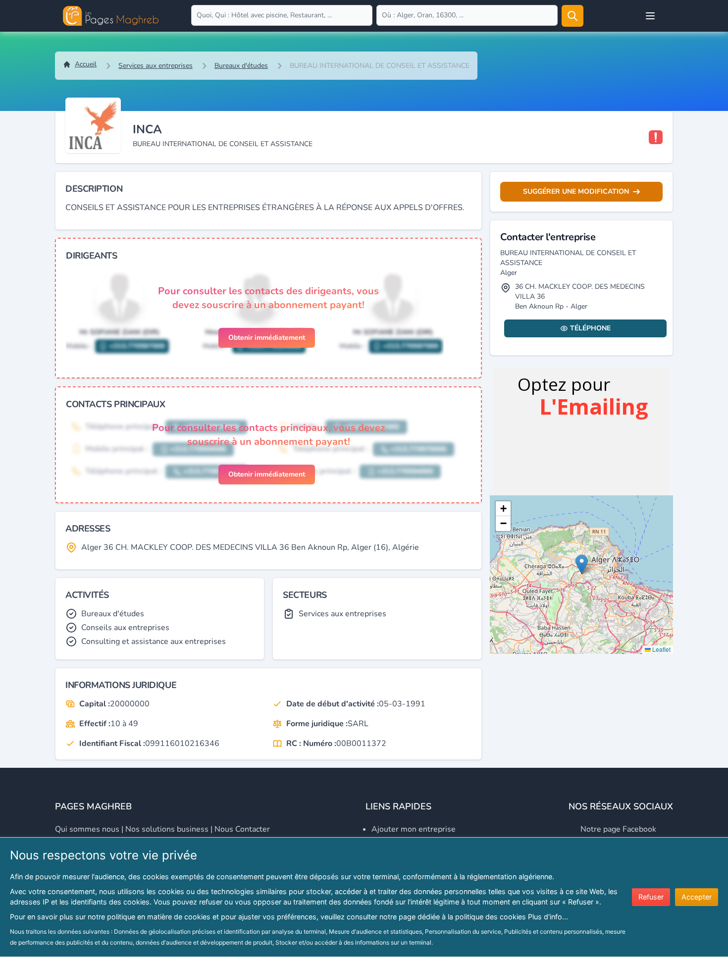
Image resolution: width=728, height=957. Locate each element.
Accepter (696, 897)
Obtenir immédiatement (266, 337)
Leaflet (661, 649)
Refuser (651, 897)
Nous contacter (242, 829)
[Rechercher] (572, 16)
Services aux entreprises (155, 65)
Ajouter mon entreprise (413, 829)
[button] (581, 564)
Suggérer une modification (576, 191)
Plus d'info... (548, 916)
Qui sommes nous (87, 829)
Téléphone (590, 328)
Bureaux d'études (241, 65)
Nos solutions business (166, 829)
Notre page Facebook (618, 829)
